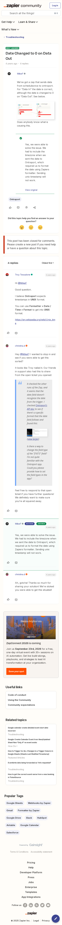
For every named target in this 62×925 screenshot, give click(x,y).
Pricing (31, 862)
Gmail (9, 810)
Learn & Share (26, 21)
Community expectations (21, 705)
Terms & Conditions (19, 852)
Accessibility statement (41, 852)
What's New (8, 29)
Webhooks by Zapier (39, 803)
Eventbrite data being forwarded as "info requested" (29, 762)
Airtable (10, 825)
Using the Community (19, 700)
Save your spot (16, 671)
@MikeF (22, 283)
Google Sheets (14, 803)
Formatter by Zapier (29, 810)
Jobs (31, 882)
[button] (55, 5)
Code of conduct (17, 695)
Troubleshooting (15, 37)
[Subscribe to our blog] (36, 905)
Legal (36, 920)
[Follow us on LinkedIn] (31, 905)
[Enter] (4, 13)
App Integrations (31, 897)
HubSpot (42, 817)
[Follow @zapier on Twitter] (42, 905)
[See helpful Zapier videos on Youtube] (48, 905)
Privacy (46, 920)
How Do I (12, 746)
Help (31, 867)
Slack (29, 817)
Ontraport (15, 199)
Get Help (6, 21)
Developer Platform (31, 872)
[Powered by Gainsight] (31, 846)
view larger (33, 439)
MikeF (20, 73)
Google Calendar (29, 825)
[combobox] (31, 13)
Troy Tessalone (22, 274)
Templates (31, 892)
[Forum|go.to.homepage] (23, 5)
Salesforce (12, 832)
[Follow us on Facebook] (25, 905)
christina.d (20, 345)
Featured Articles (16, 757)
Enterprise (31, 887)
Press (31, 877)
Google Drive (13, 817)
